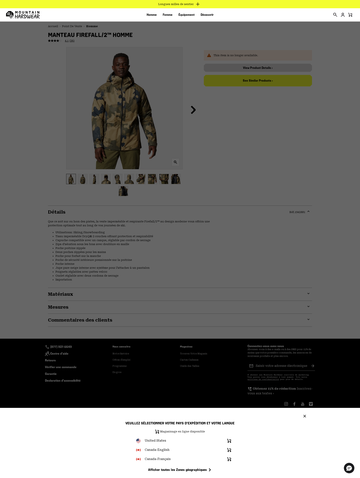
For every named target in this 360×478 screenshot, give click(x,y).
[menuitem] (152, 14)
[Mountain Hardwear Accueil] (23, 15)
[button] (349, 468)
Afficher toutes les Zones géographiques (177, 470)
